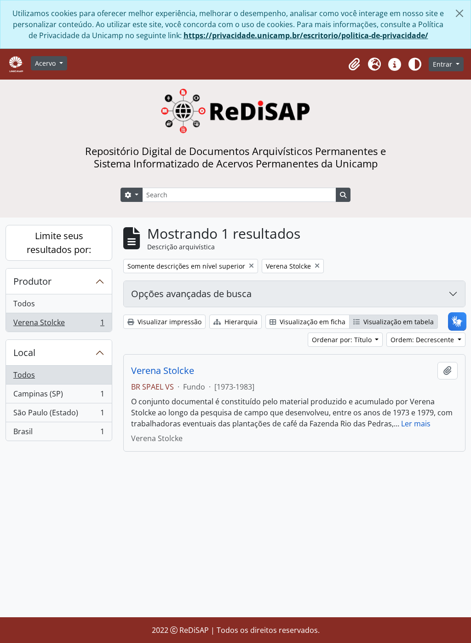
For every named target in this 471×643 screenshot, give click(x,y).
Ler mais (416, 424)
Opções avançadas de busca (191, 293)
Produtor (32, 281)
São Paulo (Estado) (58, 415)
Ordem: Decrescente (423, 339)
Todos (24, 304)
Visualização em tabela (398, 321)
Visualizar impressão (168, 321)
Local (24, 352)
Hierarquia (240, 321)
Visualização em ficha (311, 321)
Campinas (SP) (58, 396)
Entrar (443, 64)
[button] (354, 64)
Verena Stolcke (58, 324)
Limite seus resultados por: (59, 243)
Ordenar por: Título (342, 339)
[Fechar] (459, 13)
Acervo (46, 63)
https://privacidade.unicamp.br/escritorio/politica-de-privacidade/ (306, 35)
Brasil (58, 433)
